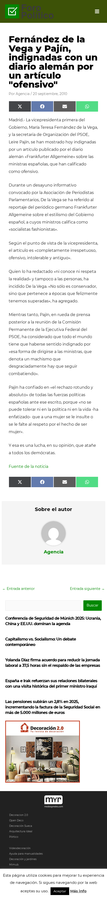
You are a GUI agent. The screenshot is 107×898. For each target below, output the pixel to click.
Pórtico (13, 836)
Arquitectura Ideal (20, 831)
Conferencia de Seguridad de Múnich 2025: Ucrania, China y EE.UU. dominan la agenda (53, 621)
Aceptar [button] (60, 891)
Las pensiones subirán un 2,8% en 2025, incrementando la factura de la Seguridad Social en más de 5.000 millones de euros (52, 707)
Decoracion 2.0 (18, 815)
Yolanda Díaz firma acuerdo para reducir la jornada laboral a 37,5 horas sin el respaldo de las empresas (52, 663)
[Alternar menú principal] (97, 11)
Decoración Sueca (20, 826)
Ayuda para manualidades (26, 853)
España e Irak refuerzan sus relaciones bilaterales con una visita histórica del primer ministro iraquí (51, 683)
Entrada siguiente (87, 589)
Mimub (14, 864)
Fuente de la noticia (28, 466)
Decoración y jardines (23, 859)
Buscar (92, 605)
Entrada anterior (18, 589)
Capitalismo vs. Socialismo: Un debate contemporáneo (40, 642)
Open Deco (16, 820)
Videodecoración (20, 848)
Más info (78, 891)
